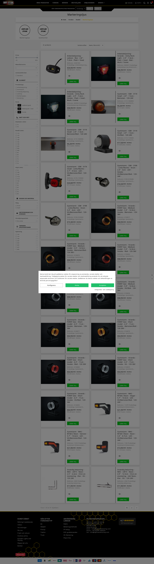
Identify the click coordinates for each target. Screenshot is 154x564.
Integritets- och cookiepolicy (104, 289)
